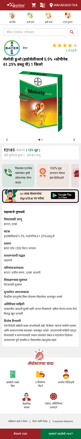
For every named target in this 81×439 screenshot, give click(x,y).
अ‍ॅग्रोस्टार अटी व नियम (17, 421)
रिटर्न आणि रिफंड (39, 421)
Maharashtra (66, 5)
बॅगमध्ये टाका (20, 434)
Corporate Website (62, 421)
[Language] (42, 5)
